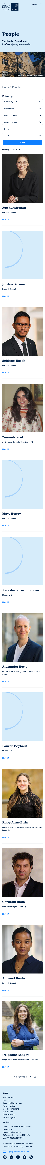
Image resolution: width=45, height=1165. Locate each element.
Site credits (8, 1111)
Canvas (6, 1100)
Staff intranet (9, 1097)
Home (6, 87)
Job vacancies (9, 1114)
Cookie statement (11, 1108)
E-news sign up (9, 1117)
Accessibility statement (13, 1103)
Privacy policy (9, 1106)
